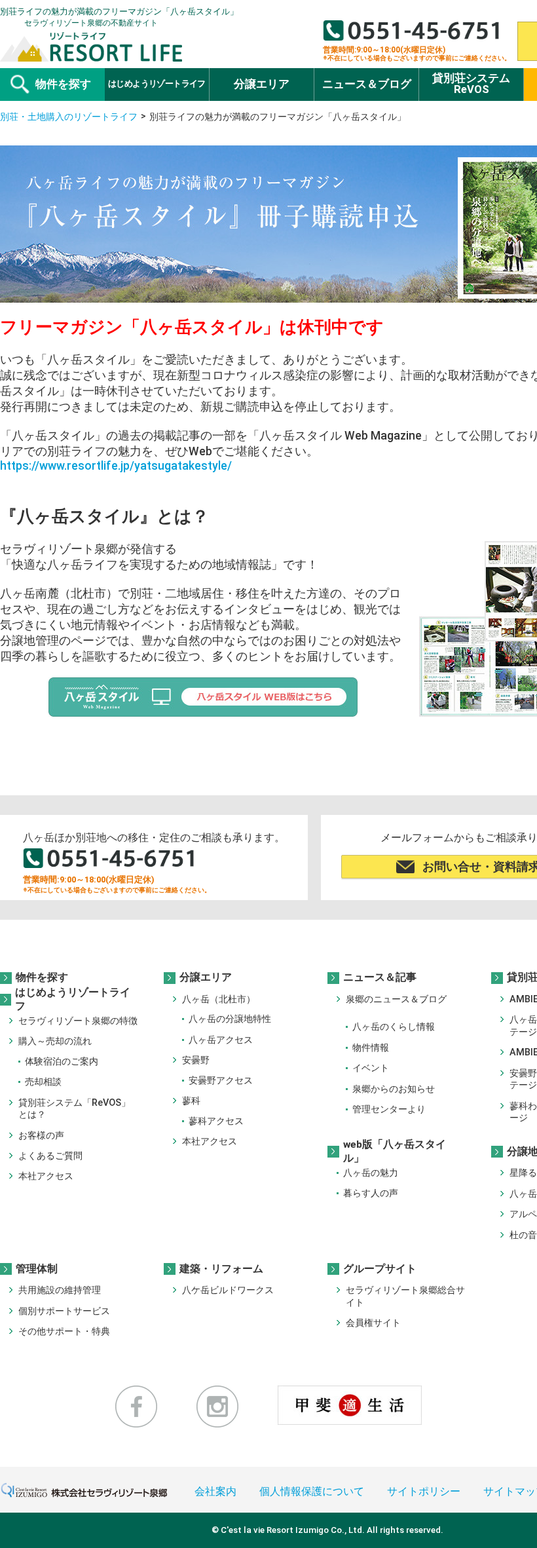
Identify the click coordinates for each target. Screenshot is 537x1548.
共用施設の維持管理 (59, 1290)
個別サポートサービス (64, 1311)
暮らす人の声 (370, 1193)
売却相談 (43, 1081)
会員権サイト (373, 1323)
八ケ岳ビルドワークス (228, 1290)
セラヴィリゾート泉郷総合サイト (405, 1296)
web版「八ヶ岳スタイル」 (394, 1152)
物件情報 (370, 1047)
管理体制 (37, 1269)
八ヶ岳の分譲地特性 (230, 1019)
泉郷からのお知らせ (393, 1089)
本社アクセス (45, 1176)
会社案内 (215, 1492)
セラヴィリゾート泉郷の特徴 (78, 1021)
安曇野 (196, 1060)
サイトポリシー (423, 1492)
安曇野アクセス (221, 1080)
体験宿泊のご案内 (61, 1061)
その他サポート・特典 (64, 1331)
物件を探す (42, 978)
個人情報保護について (311, 1492)
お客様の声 (41, 1135)
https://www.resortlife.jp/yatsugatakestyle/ (116, 465)
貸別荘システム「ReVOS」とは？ (74, 1108)
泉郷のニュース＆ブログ (396, 999)
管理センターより (389, 1109)
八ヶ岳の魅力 (370, 1173)
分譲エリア (205, 978)
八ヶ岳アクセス (221, 1040)
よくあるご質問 (50, 1155)
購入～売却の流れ (55, 1041)
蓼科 (191, 1100)
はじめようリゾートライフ (72, 1000)
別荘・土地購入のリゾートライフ (69, 117)
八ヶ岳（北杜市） (218, 999)
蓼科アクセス (216, 1121)
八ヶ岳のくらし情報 (393, 1026)
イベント (370, 1068)
